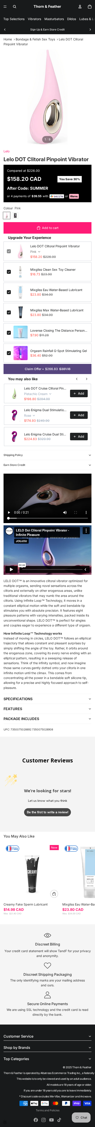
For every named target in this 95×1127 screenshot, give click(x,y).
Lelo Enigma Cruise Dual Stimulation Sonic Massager (45, 434)
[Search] (14, 6)
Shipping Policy (13, 455)
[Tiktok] (59, 1120)
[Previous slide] (5, 29)
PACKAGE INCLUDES (21, 719)
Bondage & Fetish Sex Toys (35, 39)
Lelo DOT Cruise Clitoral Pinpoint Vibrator (45, 388)
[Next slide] (90, 29)
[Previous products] (77, 379)
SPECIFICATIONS (18, 699)
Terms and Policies (47, 1110)
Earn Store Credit (14, 465)
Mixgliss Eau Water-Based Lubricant (56, 290)
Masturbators (54, 19)
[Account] (80, 6)
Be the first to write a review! (47, 812)
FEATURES (13, 709)
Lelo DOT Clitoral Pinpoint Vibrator (55, 246)
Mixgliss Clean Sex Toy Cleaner (53, 269)
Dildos (71, 19)
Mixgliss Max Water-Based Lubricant (57, 310)
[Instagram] (43, 1120)
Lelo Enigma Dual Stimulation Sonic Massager (45, 410)
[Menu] (5, 7)
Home (8, 39)
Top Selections (14, 19)
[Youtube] (51, 1120)
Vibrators (34, 19)
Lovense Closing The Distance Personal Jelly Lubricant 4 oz (59, 330)
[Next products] (86, 379)
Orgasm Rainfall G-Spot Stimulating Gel (58, 351)
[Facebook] (35, 1120)
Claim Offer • (47, 369)
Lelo (7, 151)
